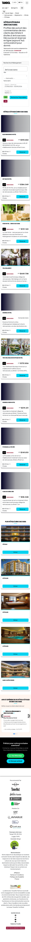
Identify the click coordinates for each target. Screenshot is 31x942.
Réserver (22, 152)
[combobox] (15, 77)
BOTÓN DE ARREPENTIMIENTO (15, 928)
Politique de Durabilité (17, 877)
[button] (2, 716)
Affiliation (17, 873)
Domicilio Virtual (15, 839)
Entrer (15, 552)
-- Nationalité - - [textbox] (9, 78)
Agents (15, 8)
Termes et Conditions (17, 875)
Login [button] (6, 8)
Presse (17, 879)
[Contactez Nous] (22, 8)
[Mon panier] (4, 12)
